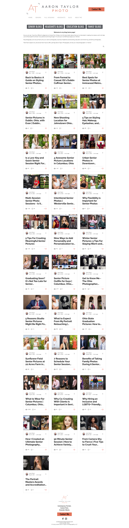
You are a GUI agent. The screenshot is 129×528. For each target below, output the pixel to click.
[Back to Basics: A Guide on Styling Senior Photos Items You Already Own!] (36, 61)
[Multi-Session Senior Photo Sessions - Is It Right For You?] (36, 181)
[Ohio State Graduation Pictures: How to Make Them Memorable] (93, 302)
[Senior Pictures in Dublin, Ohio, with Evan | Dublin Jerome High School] (36, 101)
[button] (103, 46)
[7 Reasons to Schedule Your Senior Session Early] (64, 342)
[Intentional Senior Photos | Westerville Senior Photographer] (64, 181)
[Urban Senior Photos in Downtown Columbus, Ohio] (93, 141)
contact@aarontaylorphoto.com (64, 521)
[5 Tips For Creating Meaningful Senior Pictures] (36, 222)
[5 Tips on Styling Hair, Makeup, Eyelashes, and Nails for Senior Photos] (93, 101)
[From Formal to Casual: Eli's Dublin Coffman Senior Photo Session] (64, 61)
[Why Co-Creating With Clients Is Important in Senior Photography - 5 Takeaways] (64, 382)
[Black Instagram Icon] (66, 518)
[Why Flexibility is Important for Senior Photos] (93, 181)
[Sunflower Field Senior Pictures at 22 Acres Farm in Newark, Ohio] (36, 342)
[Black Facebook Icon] (63, 518)
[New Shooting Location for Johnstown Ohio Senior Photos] (64, 101)
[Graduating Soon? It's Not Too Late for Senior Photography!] (36, 262)
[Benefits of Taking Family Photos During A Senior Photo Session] (93, 342)
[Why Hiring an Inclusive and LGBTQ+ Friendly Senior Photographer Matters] (93, 382)
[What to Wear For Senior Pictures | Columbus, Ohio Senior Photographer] (36, 382)
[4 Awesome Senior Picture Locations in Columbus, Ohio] (64, 141)
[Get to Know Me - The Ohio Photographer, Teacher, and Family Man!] (93, 262)
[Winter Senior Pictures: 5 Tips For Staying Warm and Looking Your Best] (93, 222)
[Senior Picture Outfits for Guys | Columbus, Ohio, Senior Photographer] (64, 262)
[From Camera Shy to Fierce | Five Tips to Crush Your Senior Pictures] (93, 422)
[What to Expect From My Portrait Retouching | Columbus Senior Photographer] (64, 302)
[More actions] (46, 72)
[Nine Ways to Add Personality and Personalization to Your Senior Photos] (64, 222)
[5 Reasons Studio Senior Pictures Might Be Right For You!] (36, 302)
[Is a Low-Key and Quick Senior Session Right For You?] (36, 141)
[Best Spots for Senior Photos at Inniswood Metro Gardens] (93, 61)
